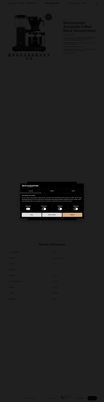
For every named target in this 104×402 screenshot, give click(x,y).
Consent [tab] (31, 190)
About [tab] (73, 190)
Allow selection (52, 214)
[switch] (44, 209)
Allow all (72, 214)
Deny (31, 214)
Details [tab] (52, 190)
